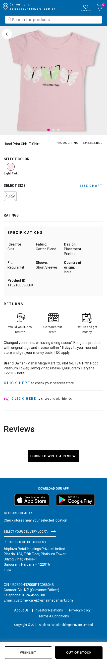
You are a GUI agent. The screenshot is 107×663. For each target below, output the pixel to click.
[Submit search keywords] (9, 19)
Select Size (14, 186)
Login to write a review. (53, 456)
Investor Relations (49, 610)
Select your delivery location (32, 8)
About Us (21, 610)
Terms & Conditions (53, 616)
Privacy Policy (80, 610)
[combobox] (53, 20)
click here (17, 383)
